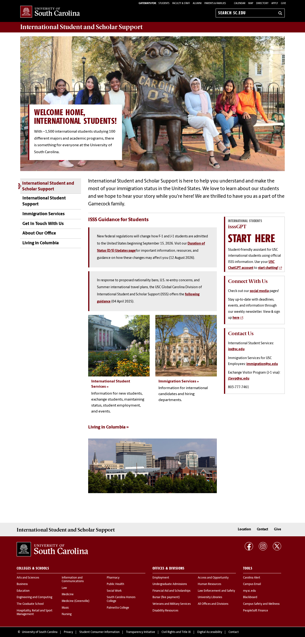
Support (81, 27)
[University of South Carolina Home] (50, 12)
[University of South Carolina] (52, 549)
